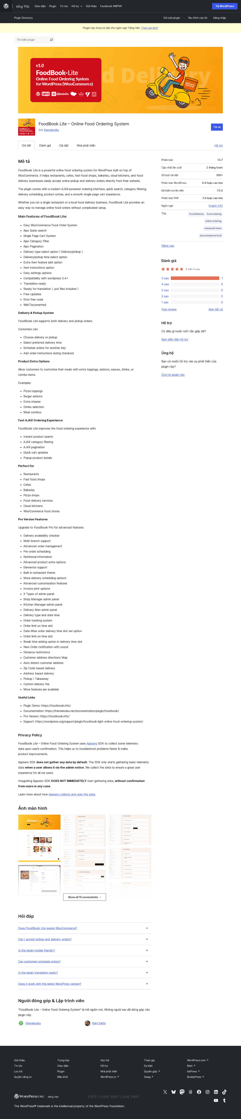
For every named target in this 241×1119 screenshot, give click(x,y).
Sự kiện (148, 1065)
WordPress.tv (110, 1076)
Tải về (217, 126)
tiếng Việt (53, 1096)
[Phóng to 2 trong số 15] (56, 869)
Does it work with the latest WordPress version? (49, 984)
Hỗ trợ (218, 145)
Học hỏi (105, 1060)
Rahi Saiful (99, 1023)
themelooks (51, 130)
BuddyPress (195, 1076)
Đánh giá (45, 145)
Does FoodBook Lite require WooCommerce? (47, 928)
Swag (148, 1076)
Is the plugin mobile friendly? (36, 950)
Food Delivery (196, 214)
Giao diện (62, 1065)
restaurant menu (212, 228)
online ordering (213, 221)
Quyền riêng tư (23, 1076)
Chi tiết (26, 145)
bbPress (193, 1071)
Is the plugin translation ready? (38, 972)
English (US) (216, 205)
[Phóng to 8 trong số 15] (101, 874)
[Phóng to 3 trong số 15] (56, 903)
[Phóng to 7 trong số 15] (101, 853)
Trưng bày (63, 1060)
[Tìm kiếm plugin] (51, 39)
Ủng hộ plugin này (173, 374)
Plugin (60, 1071)
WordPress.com (198, 1060)
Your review (169, 309)
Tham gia (149, 1060)
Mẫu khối (62, 1076)
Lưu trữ (18, 1071)
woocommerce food (210, 235)
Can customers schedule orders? (39, 961)
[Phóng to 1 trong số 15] (56, 819)
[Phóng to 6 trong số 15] (101, 819)
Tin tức (18, 1065)
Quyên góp (152, 1071)
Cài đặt (63, 145)
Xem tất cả (216, 309)
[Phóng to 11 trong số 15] (146, 819)
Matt (191, 1065)
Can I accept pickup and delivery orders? (44, 939)
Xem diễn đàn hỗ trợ (174, 339)
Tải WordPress (224, 6)
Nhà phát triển (86, 145)
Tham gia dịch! (149, 27)
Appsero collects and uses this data (72, 794)
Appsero (92, 743)
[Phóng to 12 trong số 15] (146, 852)
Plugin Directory (23, 17)
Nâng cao (167, 245)
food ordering (214, 214)
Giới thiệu (19, 1060)
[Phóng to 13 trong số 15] (146, 886)
